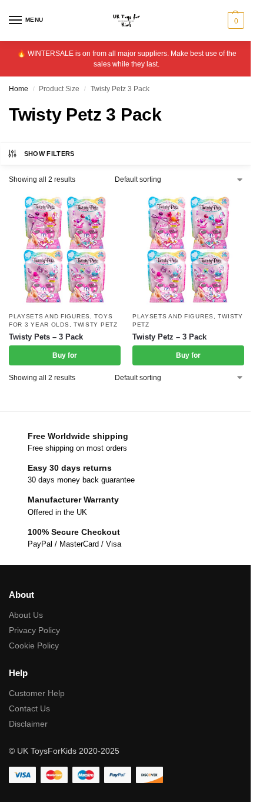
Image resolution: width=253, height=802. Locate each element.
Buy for (64, 355)
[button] (234, 20)
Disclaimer (28, 723)
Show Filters (49, 153)
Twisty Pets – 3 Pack (46, 336)
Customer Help (37, 693)
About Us (26, 615)
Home (18, 89)
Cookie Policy (34, 645)
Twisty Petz (96, 324)
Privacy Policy (34, 630)
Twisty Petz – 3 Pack (169, 336)
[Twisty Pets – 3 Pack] (65, 249)
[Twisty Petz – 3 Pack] (188, 249)
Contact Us (29, 708)
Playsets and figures (49, 316)
